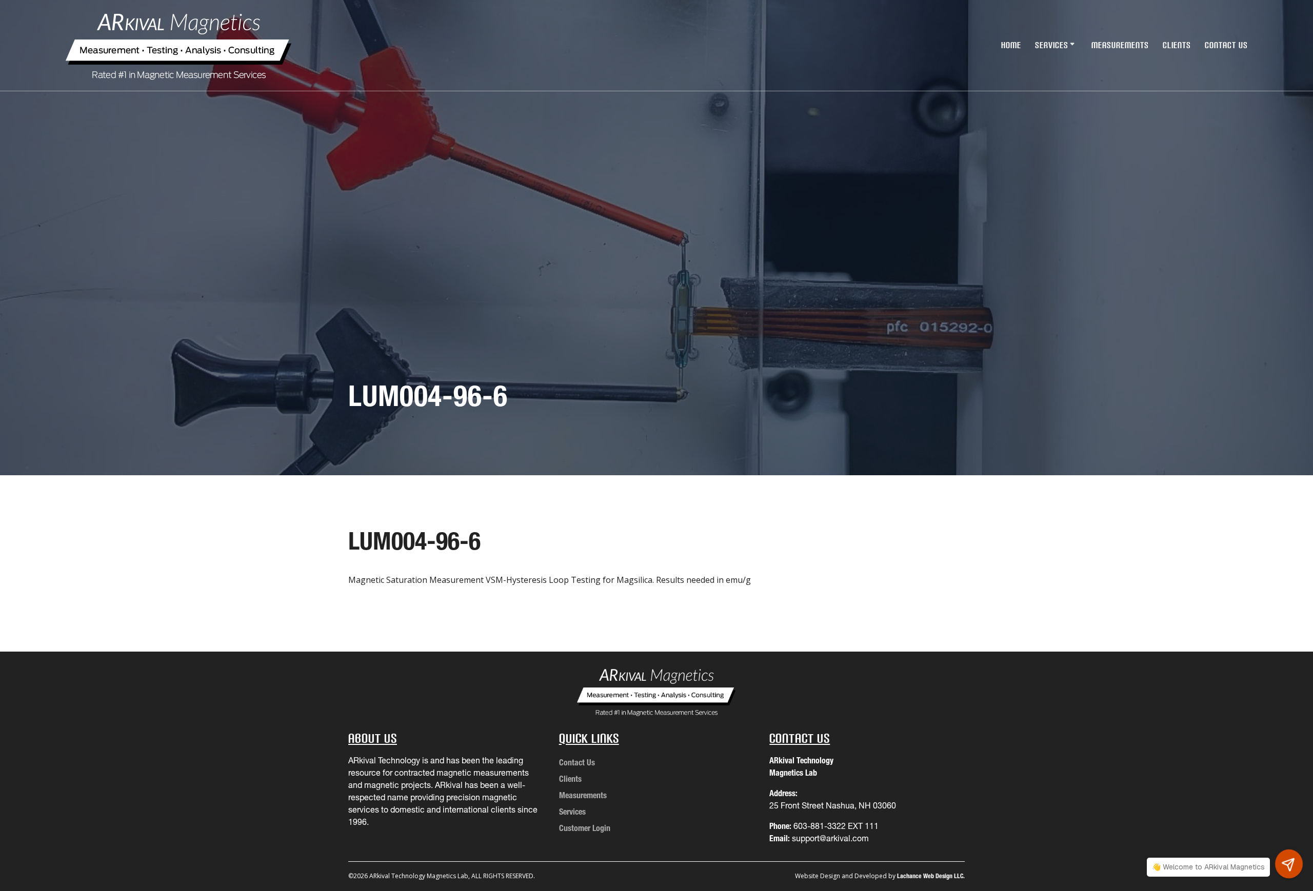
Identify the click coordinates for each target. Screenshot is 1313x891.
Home (1011, 45)
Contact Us (1226, 45)
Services (1051, 45)
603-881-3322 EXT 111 (836, 826)
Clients (1177, 45)
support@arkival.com (830, 838)
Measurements (1120, 45)
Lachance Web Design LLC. (931, 876)
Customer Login (584, 828)
